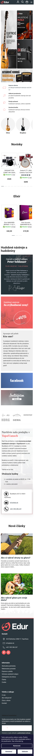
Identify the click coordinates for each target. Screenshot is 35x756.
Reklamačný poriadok (9, 669)
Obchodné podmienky (9, 666)
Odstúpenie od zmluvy (9, 677)
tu (22, 741)
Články (4, 679)
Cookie (4, 682)
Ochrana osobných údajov (10, 674)
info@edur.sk (14, 502)
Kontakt (4, 703)
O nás (3, 695)
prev (1, 159)
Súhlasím (25, 751)
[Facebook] (4, 652)
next (31, 159)
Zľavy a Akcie (6, 700)
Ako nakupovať (6, 698)
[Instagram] (8, 652)
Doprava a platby (7, 671)
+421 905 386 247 (15, 509)
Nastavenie (16, 746)
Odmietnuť (8, 751)
